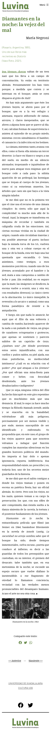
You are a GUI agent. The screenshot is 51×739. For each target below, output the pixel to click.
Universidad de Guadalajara (25, 683)
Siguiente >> (36, 660)
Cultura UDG (25, 687)
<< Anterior (14, 660)
